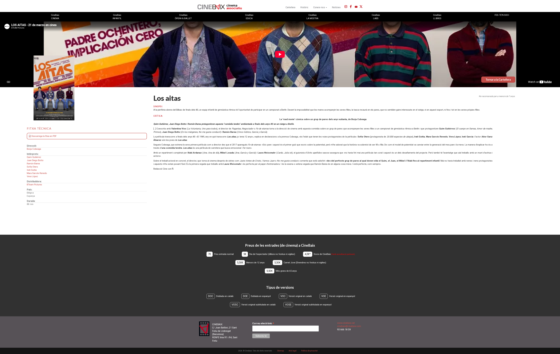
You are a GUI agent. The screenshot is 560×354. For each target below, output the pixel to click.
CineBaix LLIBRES (437, 17)
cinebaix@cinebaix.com (349, 326)
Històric (304, 7)
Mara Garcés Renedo (37, 173)
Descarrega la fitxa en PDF (44, 136)
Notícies (336, 7)
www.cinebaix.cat (346, 323)
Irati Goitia (32, 170)
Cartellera (290, 7)
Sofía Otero (32, 166)
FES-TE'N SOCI (502, 15)
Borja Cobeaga (34, 149)
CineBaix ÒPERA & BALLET (183, 17)
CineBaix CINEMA (55, 17)
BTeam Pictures (34, 184)
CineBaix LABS (376, 17)
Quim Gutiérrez (34, 157)
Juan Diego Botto (35, 160)
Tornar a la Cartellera (498, 79)
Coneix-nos (319, 7)
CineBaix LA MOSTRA (312, 17)
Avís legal (292, 351)
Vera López (32, 176)
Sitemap (280, 351)
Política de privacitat (309, 351)
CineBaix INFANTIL (117, 17)
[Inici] (221, 6)
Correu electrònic (263, 323)
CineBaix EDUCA (249, 17)
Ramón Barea (33, 163)
